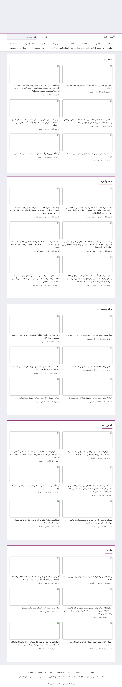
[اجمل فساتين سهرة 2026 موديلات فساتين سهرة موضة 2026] (87, 329)
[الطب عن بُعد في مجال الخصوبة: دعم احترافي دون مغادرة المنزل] (87, 81)
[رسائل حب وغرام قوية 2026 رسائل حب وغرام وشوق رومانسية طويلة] (87, 570)
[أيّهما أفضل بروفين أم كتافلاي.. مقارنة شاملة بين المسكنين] (35, 148)
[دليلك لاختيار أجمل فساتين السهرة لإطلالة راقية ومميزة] (87, 390)
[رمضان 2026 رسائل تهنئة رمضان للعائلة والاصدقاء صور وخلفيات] (87, 636)
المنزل (109, 425)
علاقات (92, 583)
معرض (85, 370)
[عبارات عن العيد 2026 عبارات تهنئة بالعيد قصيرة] (35, 603)
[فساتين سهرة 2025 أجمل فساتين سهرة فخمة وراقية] (35, 390)
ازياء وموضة (106, 309)
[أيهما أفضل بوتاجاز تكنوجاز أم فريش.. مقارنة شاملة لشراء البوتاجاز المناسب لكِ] (35, 514)
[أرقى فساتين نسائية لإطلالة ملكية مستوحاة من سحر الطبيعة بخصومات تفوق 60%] (35, 329)
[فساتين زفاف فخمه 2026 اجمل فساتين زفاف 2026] (87, 360)
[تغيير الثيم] (45, 37)
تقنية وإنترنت (90, 217)
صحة (110, 59)
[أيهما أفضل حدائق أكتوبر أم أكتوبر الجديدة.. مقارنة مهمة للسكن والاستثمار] (35, 481)
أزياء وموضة (91, 339)
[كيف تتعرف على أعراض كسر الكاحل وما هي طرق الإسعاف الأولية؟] (87, 148)
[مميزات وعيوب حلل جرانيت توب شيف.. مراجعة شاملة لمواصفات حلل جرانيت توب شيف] (87, 514)
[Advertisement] (61, 16)
